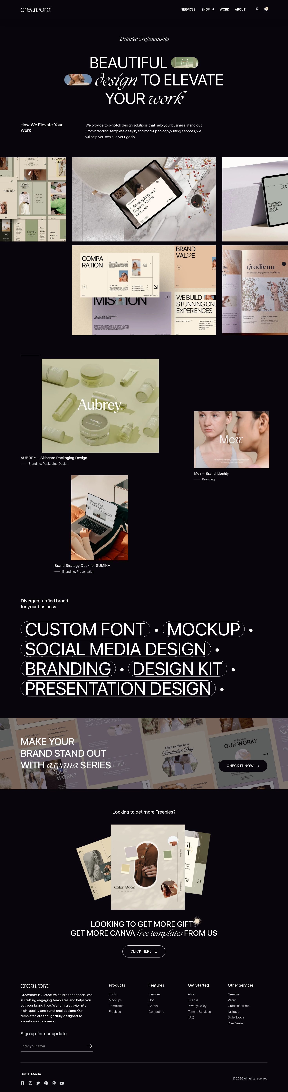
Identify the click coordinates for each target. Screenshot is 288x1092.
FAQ (191, 1017)
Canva (153, 1006)
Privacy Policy (197, 1006)
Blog (152, 1000)
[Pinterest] (46, 1083)
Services (188, 9)
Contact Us (156, 1012)
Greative (234, 994)
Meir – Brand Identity (211, 473)
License (193, 1000)
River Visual (235, 1023)
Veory (232, 1000)
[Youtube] (62, 1083)
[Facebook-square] (22, 1083)
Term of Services (199, 1012)
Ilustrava (233, 1012)
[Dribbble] (54, 1083)
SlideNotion (236, 1017)
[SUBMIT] (89, 1046)
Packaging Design (55, 464)
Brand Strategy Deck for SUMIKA (82, 565)
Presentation (85, 571)
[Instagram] (30, 1083)
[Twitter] (38, 1083)
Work (224, 9)
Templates (116, 1006)
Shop (205, 9)
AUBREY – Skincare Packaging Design (54, 458)
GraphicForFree (239, 1006)
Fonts (113, 994)
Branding (34, 464)
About (240, 9)
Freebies (115, 1012)
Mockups (115, 1000)
